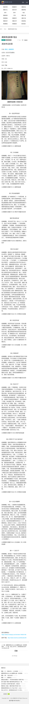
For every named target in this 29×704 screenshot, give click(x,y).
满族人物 (23, 15)
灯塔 (14, 15)
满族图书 (14, 18)
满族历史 (23, 7)
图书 (14, 12)
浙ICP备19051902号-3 (14, 700)
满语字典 (5, 7)
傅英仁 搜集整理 (9, 49)
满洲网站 (23, 21)
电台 (24, 12)
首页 (1, 29)
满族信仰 (5, 21)
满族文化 (5, 9)
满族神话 (23, 9)
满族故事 (5, 15)
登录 (23, 2)
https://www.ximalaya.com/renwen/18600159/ (14, 634)
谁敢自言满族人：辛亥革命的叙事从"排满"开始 (12, 679)
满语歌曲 (5, 18)
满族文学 (14, 21)
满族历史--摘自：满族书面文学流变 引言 (11, 686)
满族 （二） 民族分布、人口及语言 (9, 671)
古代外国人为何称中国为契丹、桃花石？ (11, 684)
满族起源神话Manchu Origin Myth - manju (11, 688)
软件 (5, 12)
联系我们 (23, 23)
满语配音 (14, 23)
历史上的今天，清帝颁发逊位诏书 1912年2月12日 (12, 690)
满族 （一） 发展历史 (6, 677)
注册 (27, 2)
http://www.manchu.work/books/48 (17, 638)
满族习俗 (23, 18)
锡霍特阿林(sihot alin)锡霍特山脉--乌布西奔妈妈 (12, 673)
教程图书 (14, 7)
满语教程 (5, 23)
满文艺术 (14, 9)
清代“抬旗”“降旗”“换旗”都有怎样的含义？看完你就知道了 (12, 681)
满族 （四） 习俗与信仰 (7, 675)
